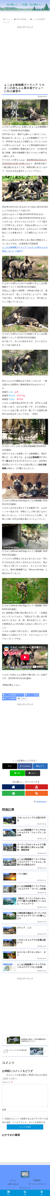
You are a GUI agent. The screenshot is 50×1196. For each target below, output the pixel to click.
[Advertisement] (25, 54)
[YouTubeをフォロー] (36, 786)
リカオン (23, 698)
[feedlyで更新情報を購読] (13, 793)
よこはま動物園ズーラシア (14, 695)
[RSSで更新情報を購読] (36, 793)
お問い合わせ (13, 1184)
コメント (7, 1082)
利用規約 (37, 1180)
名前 (4, 1110)
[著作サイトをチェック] (13, 786)
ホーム (13, 1180)
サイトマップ (25, 1188)
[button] (32, 773)
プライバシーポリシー (37, 1184)
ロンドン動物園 (33, 695)
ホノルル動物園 (10, 698)
